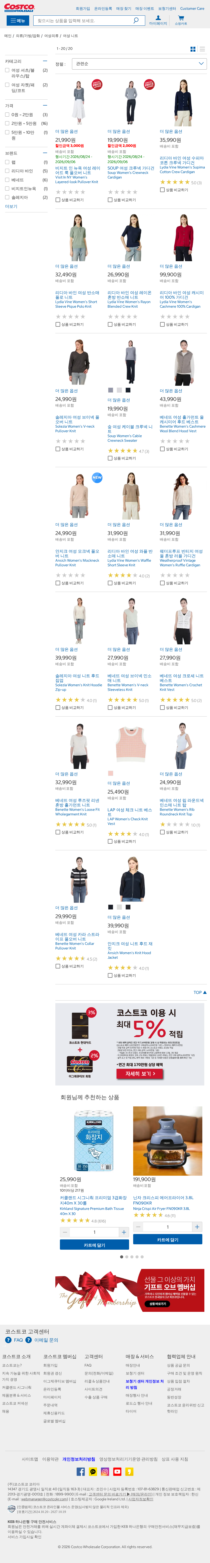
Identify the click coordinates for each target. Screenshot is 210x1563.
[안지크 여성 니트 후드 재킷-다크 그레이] (128, 907)
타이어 (131, 1411)
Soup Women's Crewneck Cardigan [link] (128, 175)
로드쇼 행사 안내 (139, 1403)
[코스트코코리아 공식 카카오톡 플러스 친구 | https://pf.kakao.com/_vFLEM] (93, 1473)
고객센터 (94, 1356)
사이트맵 (30, 1459)
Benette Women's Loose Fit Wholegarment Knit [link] (77, 811)
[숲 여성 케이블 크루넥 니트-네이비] (128, 390)
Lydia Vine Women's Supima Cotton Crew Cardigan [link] (182, 169)
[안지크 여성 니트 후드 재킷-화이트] (119, 907)
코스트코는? (12, 1365)
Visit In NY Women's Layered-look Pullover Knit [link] (76, 179)
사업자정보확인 (140, 1499)
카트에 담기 (94, 1245)
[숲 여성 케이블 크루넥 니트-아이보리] (119, 390)
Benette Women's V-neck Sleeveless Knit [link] (128, 687)
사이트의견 (93, 1389)
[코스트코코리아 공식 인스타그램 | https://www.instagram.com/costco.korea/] (105, 1473)
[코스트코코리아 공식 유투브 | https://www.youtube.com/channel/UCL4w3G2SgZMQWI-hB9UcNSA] (117, 1473)
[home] (19, 7)
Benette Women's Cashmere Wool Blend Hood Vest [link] (183, 428)
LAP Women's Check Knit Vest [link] (128, 821)
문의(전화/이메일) (99, 1373)
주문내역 (50, 1405)
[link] (78, 123)
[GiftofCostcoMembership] (129, 1309)
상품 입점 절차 (178, 1381)
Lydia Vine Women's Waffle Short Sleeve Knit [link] (129, 562)
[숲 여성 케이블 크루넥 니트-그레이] (111, 390)
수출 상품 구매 (96, 1397)
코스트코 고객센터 (27, 1331)
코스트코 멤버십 (60, 1356)
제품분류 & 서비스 (16, 1395)
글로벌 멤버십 (54, 1421)
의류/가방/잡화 (28, 35)
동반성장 (174, 1397)
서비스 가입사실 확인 (24, 1536)
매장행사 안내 (137, 1395)
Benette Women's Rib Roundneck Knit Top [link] (177, 811)
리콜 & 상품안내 (97, 1381)
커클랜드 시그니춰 (17, 1387)
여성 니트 (70, 35)
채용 (5, 1411)
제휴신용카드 (54, 1413)
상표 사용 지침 (175, 1459)
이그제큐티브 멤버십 (59, 1381)
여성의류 (51, 35)
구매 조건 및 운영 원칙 (184, 1373)
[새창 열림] (12, 1510)
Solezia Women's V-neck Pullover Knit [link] (74, 428)
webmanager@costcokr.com (44, 1499)
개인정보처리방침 (78, 1459)
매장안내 (133, 1365)
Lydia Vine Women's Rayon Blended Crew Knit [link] (129, 304)
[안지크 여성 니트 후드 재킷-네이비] (111, 907)
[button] (139, 20)
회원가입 (50, 1365)
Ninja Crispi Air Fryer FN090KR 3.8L (161, 1208)
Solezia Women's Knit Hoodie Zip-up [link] (78, 687)
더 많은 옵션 (66, 131)
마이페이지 (52, 1397)
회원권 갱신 (52, 1373)
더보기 (11, 206)
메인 (8, 35)
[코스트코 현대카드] (129, 1082)
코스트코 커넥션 (15, 1403)
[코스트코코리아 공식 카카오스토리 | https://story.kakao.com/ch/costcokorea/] (129, 1473)
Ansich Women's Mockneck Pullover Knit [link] (77, 562)
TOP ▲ (200, 992)
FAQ (88, 1365)
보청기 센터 (135, 1373)
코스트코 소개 (16, 1356)
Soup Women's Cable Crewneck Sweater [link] (125, 438)
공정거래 (174, 1389)
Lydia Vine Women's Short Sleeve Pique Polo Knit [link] (76, 304)
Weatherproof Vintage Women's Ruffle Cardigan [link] (180, 562)
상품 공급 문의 (178, 1365)
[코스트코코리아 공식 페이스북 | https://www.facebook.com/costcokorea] (81, 1473)
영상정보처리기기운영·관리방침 (128, 1459)
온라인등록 (52, 1389)
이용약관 (50, 1459)
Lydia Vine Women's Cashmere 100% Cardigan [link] (180, 304)
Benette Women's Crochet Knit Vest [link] (181, 687)
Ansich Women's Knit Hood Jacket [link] (129, 955)
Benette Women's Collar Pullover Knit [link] (74, 945)
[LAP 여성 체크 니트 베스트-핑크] (111, 773)
